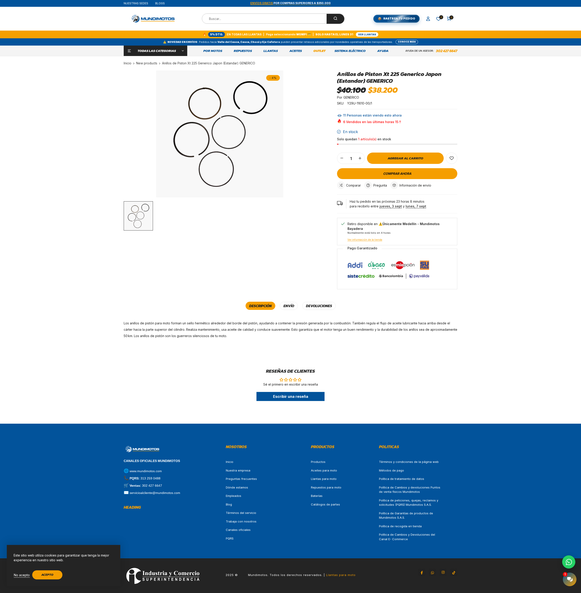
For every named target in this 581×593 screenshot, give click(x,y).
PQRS (230, 538)
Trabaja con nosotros (241, 521)
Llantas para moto (324, 479)
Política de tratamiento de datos (401, 479)
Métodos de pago (391, 470)
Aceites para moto (324, 470)
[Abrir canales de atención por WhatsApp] (568, 562)
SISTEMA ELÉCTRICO (350, 50)
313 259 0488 (150, 478)
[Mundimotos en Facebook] (421, 572)
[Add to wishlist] (451, 158)
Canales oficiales (238, 530)
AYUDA (383, 50)
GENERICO (351, 97)
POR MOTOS (212, 50)
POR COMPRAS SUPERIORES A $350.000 (290, 3)
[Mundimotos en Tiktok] (453, 572)
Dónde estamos (237, 487)
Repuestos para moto (326, 487)
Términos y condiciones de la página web (409, 462)
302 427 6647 (446, 50)
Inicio (229, 462)
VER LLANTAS (367, 34)
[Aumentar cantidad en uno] (359, 158)
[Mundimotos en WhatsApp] (432, 572)
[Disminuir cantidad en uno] (341, 158)
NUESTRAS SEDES (136, 3)
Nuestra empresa (238, 470)
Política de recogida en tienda (400, 526)
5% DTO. (216, 34)
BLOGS (160, 3)
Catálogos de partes (325, 504)
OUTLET (319, 50)
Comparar (353, 185)
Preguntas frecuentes (241, 479)
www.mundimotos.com (146, 471)
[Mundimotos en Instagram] (443, 572)
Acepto (47, 574)
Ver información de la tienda (364, 239)
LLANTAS (270, 50)
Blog (229, 504)
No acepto (22, 575)
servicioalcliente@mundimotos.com (155, 493)
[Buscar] (335, 19)
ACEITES (295, 50)
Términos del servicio (241, 513)
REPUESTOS (243, 50)
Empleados (233, 496)
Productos (318, 462)
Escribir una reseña (290, 396)
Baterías (317, 496)
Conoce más (407, 41)
